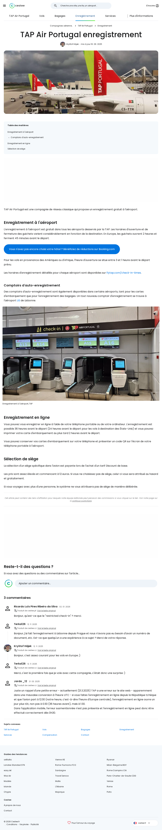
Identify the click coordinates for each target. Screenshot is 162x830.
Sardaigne (60, 770)
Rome (109, 786)
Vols (41, 16)
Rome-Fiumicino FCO (65, 765)
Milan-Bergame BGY (117, 765)
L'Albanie (59, 786)
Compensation (49, 735)
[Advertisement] (81, 180)
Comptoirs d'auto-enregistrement (27, 137)
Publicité (35, 824)
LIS (18, 300)
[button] (4, 5)
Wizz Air (7, 775)
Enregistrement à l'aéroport (20, 132)
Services (110, 16)
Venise (110, 781)
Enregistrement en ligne (19, 143)
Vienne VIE (60, 759)
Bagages (60, 16)
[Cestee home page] (17, 5)
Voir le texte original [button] (46, 610)
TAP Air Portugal (19, 16)
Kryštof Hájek (72, 44)
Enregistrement (85, 16)
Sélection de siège (16, 148)
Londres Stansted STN (14, 765)
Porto (109, 792)
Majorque (59, 792)
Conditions (11, 824)
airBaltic (8, 759)
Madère (7, 781)
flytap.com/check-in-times (123, 273)
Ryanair (110, 759)
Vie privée (23, 824)
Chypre (7, 792)
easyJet (7, 770)
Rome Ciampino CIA (117, 770)
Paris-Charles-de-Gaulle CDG (121, 775)
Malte (57, 781)
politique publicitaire (82, 501)
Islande (7, 786)
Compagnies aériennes (61, 25)
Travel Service (62, 775)
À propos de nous (12, 805)
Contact (85, 735)
